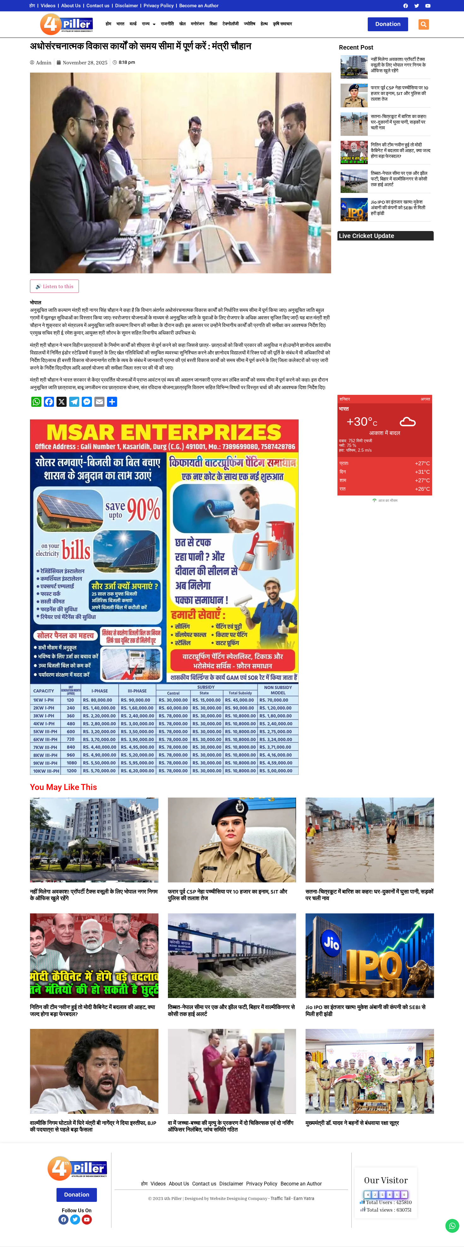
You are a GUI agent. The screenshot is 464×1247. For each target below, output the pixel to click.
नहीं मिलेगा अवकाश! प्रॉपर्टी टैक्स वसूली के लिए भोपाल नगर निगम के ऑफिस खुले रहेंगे (398, 65)
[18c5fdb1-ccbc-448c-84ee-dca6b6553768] (164, 773)
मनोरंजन (197, 24)
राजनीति (167, 24)
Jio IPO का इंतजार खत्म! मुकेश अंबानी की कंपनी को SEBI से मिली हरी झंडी (398, 208)
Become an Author (198, 6)
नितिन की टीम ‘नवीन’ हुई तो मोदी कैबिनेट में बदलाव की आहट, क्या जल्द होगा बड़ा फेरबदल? (401, 151)
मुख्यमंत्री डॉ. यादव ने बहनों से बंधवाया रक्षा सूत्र (352, 1123)
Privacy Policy (159, 6)
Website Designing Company (238, 1198)
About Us (71, 6)
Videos (48, 6)
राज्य (146, 24)
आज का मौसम (387, 500)
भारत (120, 24)
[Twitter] (416, 5)
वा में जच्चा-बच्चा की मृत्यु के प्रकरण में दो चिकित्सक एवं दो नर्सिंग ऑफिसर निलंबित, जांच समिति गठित (230, 1126)
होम (32, 6)
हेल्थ (264, 24)
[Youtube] (427, 5)
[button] (424, 24)
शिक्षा (213, 24)
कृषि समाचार (282, 24)
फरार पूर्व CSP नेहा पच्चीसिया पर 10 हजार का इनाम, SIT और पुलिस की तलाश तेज (399, 94)
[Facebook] (405, 5)
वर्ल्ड (133, 24)
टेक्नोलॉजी (231, 24)
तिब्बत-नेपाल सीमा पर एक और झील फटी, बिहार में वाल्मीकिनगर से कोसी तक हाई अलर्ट (399, 179)
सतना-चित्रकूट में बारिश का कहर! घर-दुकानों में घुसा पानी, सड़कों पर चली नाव (398, 122)
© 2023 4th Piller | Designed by (179, 1198)
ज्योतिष (249, 24)
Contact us (98, 6)
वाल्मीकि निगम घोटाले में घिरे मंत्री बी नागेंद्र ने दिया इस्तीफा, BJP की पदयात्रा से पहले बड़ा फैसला (93, 1126)
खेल (182, 24)
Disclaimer (126, 6)
